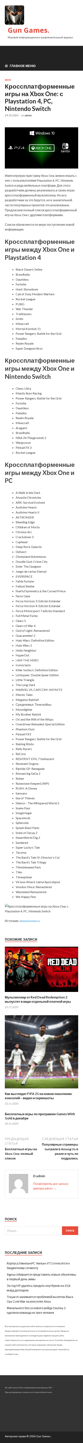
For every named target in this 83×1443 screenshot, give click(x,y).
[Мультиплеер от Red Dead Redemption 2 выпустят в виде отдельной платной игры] (41, 993)
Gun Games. (28, 30)
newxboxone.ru (29, 921)
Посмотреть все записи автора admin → (50, 1186)
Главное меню (23, 66)
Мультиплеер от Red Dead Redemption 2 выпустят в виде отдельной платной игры (38, 999)
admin (28, 115)
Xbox (8, 80)
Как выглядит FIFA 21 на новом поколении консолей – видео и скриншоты (38, 1096)
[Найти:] (41, 1230)
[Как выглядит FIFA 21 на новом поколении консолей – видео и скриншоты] (41, 1089)
